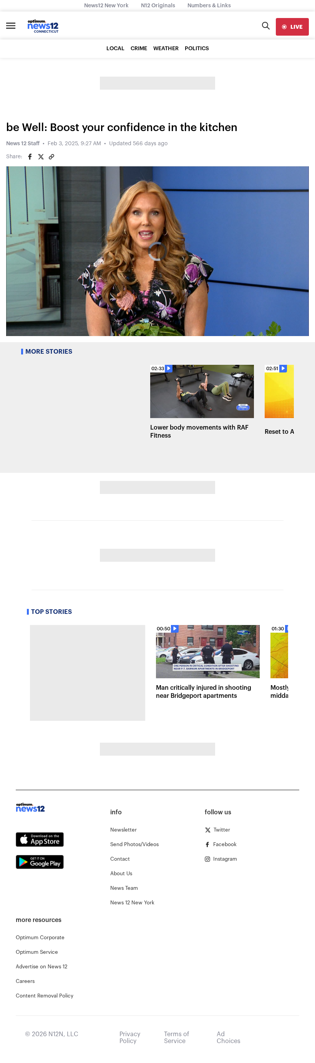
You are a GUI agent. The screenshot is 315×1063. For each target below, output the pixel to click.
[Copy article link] (51, 157)
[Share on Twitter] (41, 157)
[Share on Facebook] (30, 157)
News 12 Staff (23, 143)
